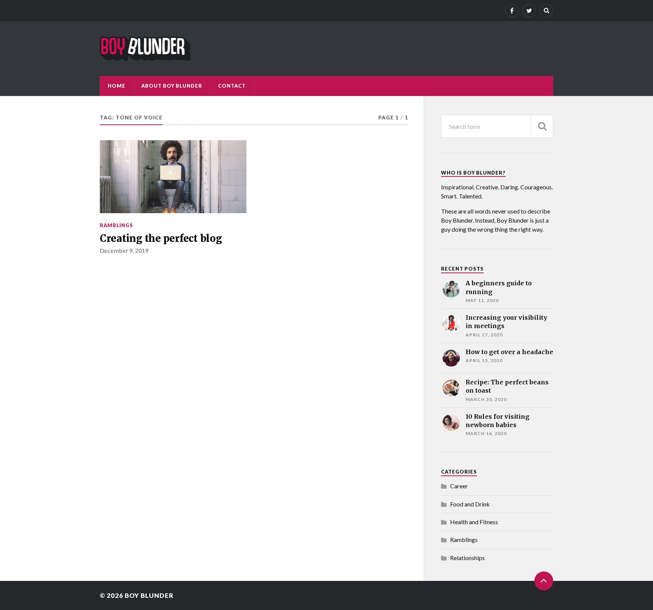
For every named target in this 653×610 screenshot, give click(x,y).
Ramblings (116, 225)
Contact (232, 86)
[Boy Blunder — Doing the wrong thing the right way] (145, 48)
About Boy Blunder (171, 86)
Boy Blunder (149, 595)
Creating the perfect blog (161, 238)
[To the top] (543, 580)
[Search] (546, 10)
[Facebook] (511, 10)
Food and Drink (470, 504)
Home (116, 86)
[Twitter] (529, 10)
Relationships (467, 557)
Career (459, 485)
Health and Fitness (474, 521)
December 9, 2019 (124, 250)
